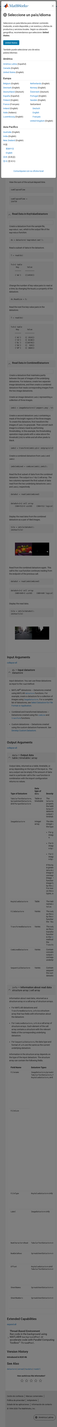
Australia (7, 132)
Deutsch (36, 108)
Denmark (7, 87)
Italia (5, 112)
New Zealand (9, 140)
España (6, 96)
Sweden (33, 100)
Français (36, 117)
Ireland (6, 108)
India (5, 136)
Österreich (34, 92)
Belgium (7, 83)
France (6, 104)
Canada (6, 68)
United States (9, 72)
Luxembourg (9, 117)
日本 (5, 157)
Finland (6, 100)
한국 (5, 161)
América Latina (10, 64)
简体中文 (10, 148)
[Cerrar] (53, 6)
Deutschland (9, 92)
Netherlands (35, 83)
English (36, 112)
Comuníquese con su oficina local (28, 171)
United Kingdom (37, 121)
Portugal (34, 96)
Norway (33, 87)
